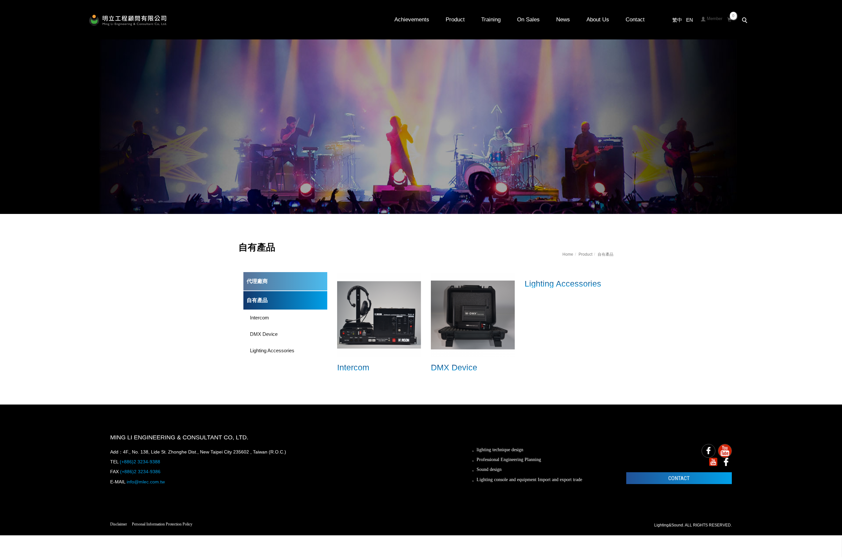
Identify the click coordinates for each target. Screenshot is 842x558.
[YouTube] (724, 450)
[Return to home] (128, 20)
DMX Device (264, 334)
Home (567, 254)
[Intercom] (379, 314)
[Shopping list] (729, 18)
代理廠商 (257, 281)
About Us (597, 19)
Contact (635, 19)
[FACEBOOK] (708, 450)
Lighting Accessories (272, 350)
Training (491, 19)
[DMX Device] (473, 314)
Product (455, 19)
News (563, 19)
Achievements (411, 19)
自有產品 (605, 254)
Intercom (259, 317)
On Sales (528, 19)
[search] (745, 21)
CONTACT (679, 478)
